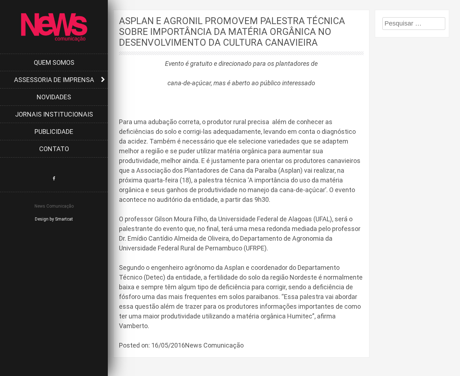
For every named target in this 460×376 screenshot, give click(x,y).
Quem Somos (54, 62)
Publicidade (53, 131)
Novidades (54, 97)
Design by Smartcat (54, 219)
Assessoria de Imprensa (54, 79)
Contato (54, 149)
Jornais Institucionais (54, 114)
